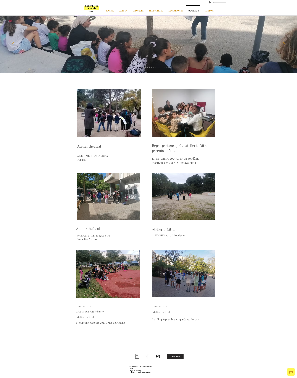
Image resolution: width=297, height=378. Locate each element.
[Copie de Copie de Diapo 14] (155, 67)
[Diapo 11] (143, 67)
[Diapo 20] (166, 67)
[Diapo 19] (164, 67)
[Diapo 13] (149, 67)
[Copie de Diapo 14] (153, 67)
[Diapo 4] (132, 67)
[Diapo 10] (141, 67)
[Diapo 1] (128, 67)
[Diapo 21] (168, 67)
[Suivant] (284, 44)
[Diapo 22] (170, 67)
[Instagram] (158, 356)
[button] (122, 9)
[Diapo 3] (130, 67)
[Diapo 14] (151, 67)
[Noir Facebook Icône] (147, 356)
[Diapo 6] (147, 67)
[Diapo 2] (126, 67)
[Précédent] (13, 44)
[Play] (210, 2)
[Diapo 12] (145, 67)
